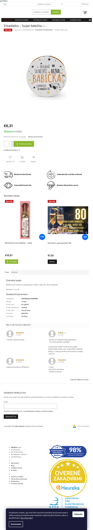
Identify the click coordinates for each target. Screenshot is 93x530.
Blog (12, 465)
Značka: (61, 30)
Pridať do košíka (25, 144)
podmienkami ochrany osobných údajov (38, 411)
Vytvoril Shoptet (83, 426)
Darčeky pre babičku (29, 298)
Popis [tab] (7, 272)
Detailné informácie (11, 150)
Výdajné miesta (16, 468)
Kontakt (14, 470)
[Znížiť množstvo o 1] (12, 145)
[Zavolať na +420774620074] (7, 4)
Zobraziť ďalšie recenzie (79, 380)
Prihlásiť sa (11, 417)
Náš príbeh (15, 463)
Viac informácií (26, 518)
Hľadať (56, 12)
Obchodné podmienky (19, 479)
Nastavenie (16, 524)
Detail (52, 262)
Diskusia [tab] (14, 272)
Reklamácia (15, 481)
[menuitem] (7, 20)
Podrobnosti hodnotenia (44, 30)
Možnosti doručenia (35, 137)
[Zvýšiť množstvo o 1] (12, 142)
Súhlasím (78, 514)
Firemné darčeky (17, 483)
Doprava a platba (44, 4)
